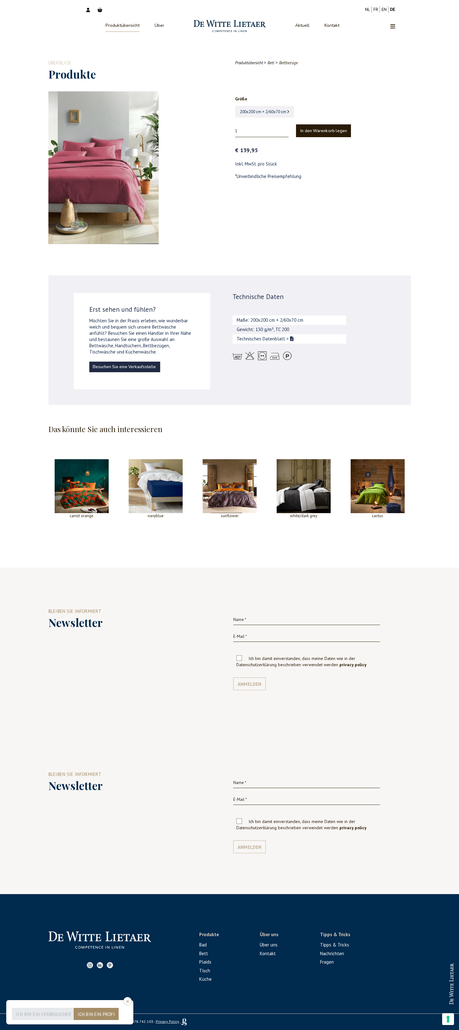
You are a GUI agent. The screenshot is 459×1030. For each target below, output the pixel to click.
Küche (205, 979)
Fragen (327, 962)
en (384, 9)
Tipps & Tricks (334, 945)
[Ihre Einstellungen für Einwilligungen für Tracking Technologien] (448, 1019)
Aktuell (302, 25)
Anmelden (250, 684)
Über (159, 25)
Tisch (204, 971)
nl (367, 9)
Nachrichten (332, 953)
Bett (203, 953)
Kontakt (331, 25)
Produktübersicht (123, 25)
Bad (203, 945)
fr (375, 9)
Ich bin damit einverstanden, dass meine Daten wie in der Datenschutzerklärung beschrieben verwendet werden (301, 661)
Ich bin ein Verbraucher (44, 1014)
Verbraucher (432, 998)
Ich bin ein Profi (96, 1014)
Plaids (205, 962)
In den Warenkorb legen (323, 131)
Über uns (269, 945)
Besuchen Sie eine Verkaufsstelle (124, 367)
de (392, 9)
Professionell (432, 978)
